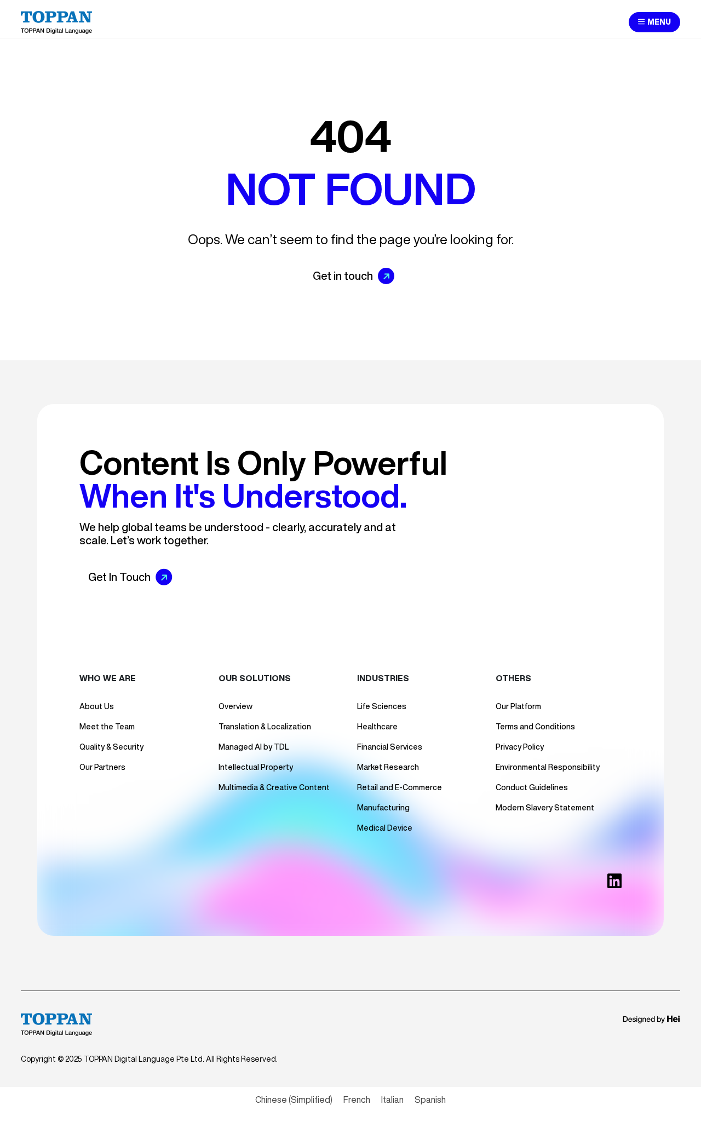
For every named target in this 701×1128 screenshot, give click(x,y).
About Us (96, 706)
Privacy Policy (520, 747)
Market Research (388, 767)
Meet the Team (107, 726)
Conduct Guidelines (532, 787)
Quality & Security (111, 747)
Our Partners (102, 767)
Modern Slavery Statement (545, 808)
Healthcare (377, 726)
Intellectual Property (256, 767)
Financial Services (389, 747)
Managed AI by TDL (254, 747)
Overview (235, 706)
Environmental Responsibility (548, 767)
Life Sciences (381, 706)
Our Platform (518, 706)
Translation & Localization (265, 726)
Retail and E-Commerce (399, 787)
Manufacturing (383, 808)
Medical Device (384, 828)
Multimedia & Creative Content (274, 787)
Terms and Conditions (535, 726)
